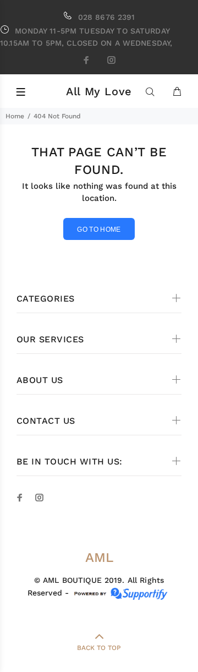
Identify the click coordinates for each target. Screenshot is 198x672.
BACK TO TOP (99, 648)
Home (15, 116)
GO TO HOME (99, 229)
